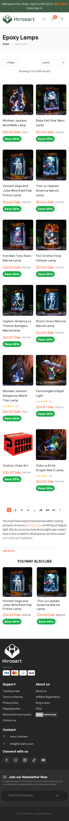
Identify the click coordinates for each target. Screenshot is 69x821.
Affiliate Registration (48, 696)
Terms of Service (13, 696)
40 (47, 510)
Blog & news (43, 702)
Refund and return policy (17, 714)
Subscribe (57, 795)
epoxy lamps (33, 525)
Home (6, 44)
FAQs (39, 708)
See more (9, 550)
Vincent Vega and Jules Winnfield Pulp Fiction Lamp (17, 605)
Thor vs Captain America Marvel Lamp (48, 605)
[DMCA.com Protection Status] (46, 716)
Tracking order (11, 690)
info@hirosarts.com (21, 743)
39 (40, 510)
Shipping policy (11, 708)
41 (53, 510)
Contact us (9, 720)
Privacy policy (10, 702)
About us (41, 690)
